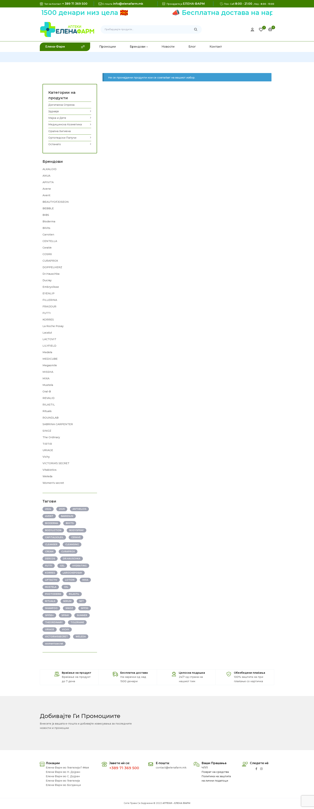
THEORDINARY (54, 622)
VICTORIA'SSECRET (56, 636)
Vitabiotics (50, 469)
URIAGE (48, 450)
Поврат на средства (215, 772)
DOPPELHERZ (52, 267)
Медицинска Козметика (65, 124)
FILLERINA (50, 300)
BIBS (46, 215)
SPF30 (84, 608)
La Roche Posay (53, 326)
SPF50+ (49, 615)
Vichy (46, 456)
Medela (47, 352)
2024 (48, 509)
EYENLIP (49, 293)
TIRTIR (47, 443)
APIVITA (48, 182)
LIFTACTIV (51, 579)
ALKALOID (50, 169)
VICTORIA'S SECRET (56, 463)
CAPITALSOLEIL (54, 537)
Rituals (47, 411)
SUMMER (82, 615)
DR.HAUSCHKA (71, 558)
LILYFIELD (49, 345)
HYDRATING (79, 565)
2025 (62, 509)
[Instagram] (261, 768)
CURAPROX (50, 260)
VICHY (65, 629)
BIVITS (70, 523)
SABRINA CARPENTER (58, 424)
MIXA (46, 378)
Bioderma (49, 221)
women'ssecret (54, 643)
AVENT (49, 516)
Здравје (53, 111)
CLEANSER (51, 544)
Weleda (47, 476)
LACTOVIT (49, 339)
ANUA (46, 175)
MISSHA (48, 372)
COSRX (47, 254)
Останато (54, 144)
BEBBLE (48, 208)
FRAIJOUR (49, 306)
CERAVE (76, 537)
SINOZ (47, 430)
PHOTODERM (53, 594)
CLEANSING (72, 544)
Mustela (48, 385)
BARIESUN (67, 516)
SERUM (67, 601)
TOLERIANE (77, 622)
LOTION (70, 579)
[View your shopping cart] (270, 29)
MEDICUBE (50, 358)
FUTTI (47, 313)
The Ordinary (51, 437)
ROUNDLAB (51, 417)
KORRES (48, 319)
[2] (261, 30)
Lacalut (47, 332)
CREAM (49, 551)
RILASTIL (49, 404)
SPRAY (65, 615)
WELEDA (81, 636)
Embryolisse (51, 287)
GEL (62, 565)
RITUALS (50, 601)
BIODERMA (51, 523)
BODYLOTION (53, 530)
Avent (46, 195)
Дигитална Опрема (61, 104)
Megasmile (50, 365)
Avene (47, 188)
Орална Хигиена (59, 131)
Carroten (48, 234)
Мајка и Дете (57, 118)
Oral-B (47, 391)
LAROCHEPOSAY (72, 572)
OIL (66, 587)
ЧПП (205, 767)
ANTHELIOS (79, 509)
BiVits (46, 228)
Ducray (47, 280)
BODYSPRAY (76, 530)
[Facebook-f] (256, 768)
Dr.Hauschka (51, 273)
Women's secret (53, 483)
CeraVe (47, 247)
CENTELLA (50, 241)
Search (196, 29)
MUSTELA (50, 587)
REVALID (49, 398)
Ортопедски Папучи (62, 137)
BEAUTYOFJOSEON (56, 201)
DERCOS (50, 558)
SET (81, 601)
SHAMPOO (51, 608)
